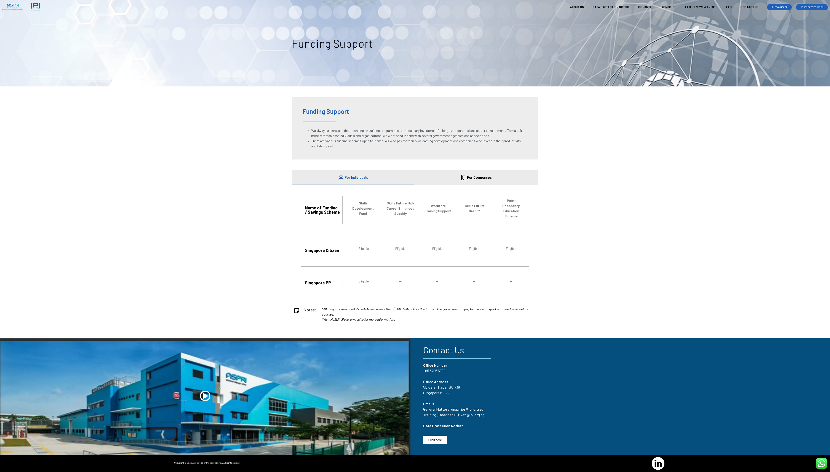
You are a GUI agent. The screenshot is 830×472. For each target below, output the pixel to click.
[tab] (353, 178)
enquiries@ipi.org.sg (467, 409)
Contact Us (749, 7)
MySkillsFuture (341, 319)
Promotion (668, 7)
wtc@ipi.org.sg (472, 415)
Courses (644, 7)
